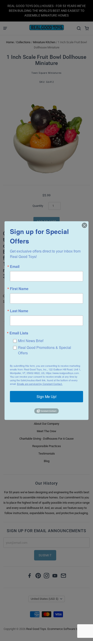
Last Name (19, 310)
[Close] (84, 225)
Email (14, 266)
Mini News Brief (30, 340)
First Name (19, 288)
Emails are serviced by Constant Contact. (40, 384)
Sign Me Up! (46, 396)
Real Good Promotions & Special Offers (44, 350)
